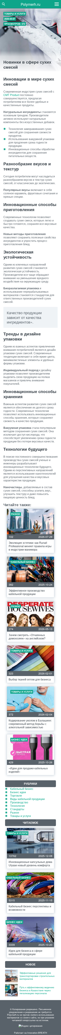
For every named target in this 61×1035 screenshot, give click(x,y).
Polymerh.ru (30, 4)
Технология (17, 806)
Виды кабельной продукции (27, 799)
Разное (14, 812)
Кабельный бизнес (21, 789)
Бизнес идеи (18, 792)
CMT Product (11, 95)
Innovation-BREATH (37, 1032)
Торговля (16, 795)
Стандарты (17, 809)
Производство (19, 802)
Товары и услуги (14, 13)
